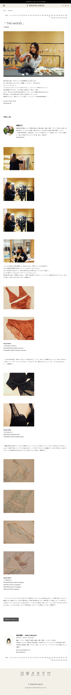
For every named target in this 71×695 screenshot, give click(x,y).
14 (33, 15)
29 (52, 17)
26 (61, 15)
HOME (4, 10)
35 (66, 17)
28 (66, 15)
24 (57, 15)
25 (59, 15)
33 (61, 17)
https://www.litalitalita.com (23, 650)
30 (54, 17)
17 (40, 15)
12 (29, 15)
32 (59, 17)
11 (26, 15)
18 (43, 15)
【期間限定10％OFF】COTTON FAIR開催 (35, 1)
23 (54, 15)
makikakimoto (21, 652)
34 (64, 17)
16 (38, 15)
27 (64, 15)
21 (50, 15)
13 (31, 15)
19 (45, 15)
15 (36, 15)
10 (24, 15)
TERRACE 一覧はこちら (11, 619)
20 (47, 15)
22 (52, 15)
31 (57, 17)
